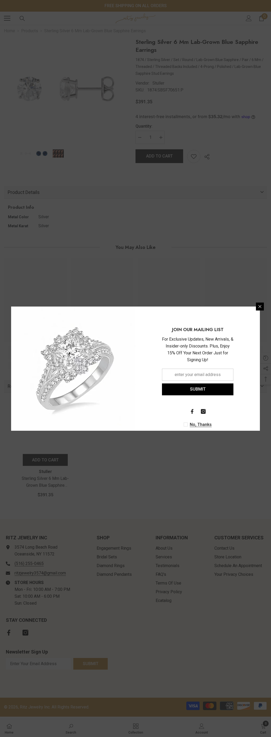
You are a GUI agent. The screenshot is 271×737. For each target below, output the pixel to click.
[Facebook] (192, 411)
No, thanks (201, 424)
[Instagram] (203, 411)
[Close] (260, 306)
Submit (198, 389)
